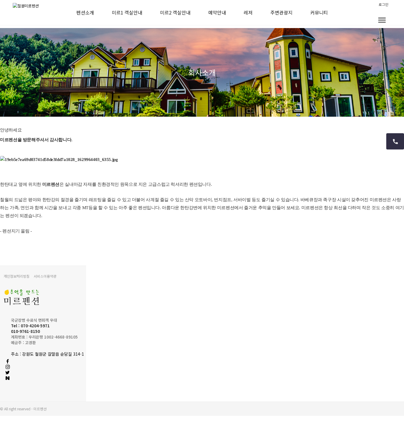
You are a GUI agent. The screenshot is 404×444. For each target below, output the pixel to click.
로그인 (383, 4)
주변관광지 (281, 12)
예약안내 (217, 12)
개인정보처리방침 (17, 276)
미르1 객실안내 (127, 12)
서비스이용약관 (45, 276)
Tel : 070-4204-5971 (30, 325)
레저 (248, 12)
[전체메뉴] (382, 21)
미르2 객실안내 (175, 12)
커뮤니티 (319, 12)
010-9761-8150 (25, 331)
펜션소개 (85, 12)
